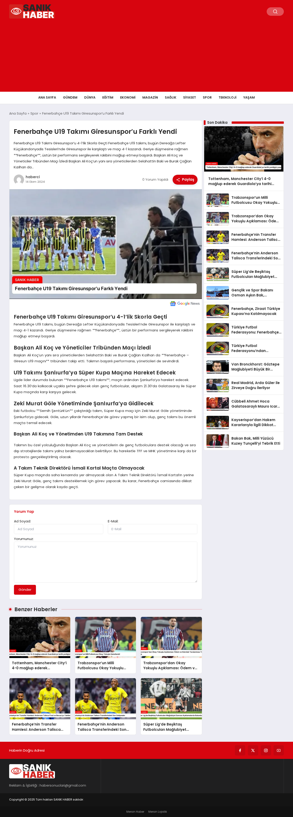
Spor (207, 97)
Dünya (89, 97)
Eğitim (107, 97)
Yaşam (249, 97)
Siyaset (189, 97)
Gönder (25, 589)
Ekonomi (128, 97)
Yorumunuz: (24, 538)
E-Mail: (113, 521)
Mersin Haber (135, 812)
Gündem (70, 97)
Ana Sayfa (47, 97)
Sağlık (170, 97)
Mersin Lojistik (157, 812)
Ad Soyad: (22, 521)
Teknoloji (227, 97)
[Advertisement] (146, 57)
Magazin (150, 97)
